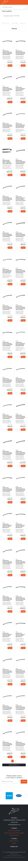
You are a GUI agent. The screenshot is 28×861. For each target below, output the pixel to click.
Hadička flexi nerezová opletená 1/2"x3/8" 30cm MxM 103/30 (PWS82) (20, 307)
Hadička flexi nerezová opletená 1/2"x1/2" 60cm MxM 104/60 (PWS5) (20, 562)
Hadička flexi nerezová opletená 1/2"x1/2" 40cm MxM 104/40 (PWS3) (7, 671)
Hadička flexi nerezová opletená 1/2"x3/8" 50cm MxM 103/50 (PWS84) (7, 562)
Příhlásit (24, 781)
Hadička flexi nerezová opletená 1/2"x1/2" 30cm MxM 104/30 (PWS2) (7, 307)
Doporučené (5, 23)
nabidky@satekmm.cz (14, 824)
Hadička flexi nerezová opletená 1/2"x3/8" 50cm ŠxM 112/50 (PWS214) (7, 707)
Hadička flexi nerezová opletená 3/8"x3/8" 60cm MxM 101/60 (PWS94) (7, 489)
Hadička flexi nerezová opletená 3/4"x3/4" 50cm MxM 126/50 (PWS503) (20, 162)
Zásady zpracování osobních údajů (14, 833)
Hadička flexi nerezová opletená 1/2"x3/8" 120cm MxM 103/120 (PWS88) (7, 526)
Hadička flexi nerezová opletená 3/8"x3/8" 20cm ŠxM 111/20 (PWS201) (20, 744)
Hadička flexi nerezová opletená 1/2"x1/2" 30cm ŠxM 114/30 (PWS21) (7, 416)
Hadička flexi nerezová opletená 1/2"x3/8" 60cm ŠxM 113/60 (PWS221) (20, 489)
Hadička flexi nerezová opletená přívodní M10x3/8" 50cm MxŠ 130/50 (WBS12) (20, 345)
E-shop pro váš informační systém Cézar (14, 857)
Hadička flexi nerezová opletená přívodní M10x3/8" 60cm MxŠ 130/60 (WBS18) (20, 126)
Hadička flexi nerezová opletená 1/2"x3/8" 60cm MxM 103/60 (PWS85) (7, 198)
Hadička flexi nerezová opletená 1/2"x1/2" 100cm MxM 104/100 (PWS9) (20, 198)
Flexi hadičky (16, 15)
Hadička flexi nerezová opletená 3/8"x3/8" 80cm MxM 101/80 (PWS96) (20, 598)
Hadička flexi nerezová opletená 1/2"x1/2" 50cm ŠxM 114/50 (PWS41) (7, 598)
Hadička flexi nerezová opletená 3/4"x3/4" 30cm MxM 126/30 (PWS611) (20, 234)
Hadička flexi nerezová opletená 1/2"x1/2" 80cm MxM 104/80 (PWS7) (7, 89)
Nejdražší (23, 23)
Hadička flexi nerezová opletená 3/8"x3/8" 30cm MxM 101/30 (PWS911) (7, 344)
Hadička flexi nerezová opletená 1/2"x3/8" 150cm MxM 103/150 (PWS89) (20, 90)
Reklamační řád (14, 835)
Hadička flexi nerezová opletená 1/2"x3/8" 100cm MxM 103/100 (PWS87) (7, 635)
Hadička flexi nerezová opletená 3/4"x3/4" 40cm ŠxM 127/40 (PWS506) (20, 416)
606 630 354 (14, 822)
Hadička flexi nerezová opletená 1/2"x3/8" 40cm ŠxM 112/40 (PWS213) (20, 380)
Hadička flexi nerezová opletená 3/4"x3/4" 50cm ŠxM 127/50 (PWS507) (7, 453)
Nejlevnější (14, 23)
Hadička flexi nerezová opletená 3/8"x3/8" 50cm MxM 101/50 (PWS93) (20, 271)
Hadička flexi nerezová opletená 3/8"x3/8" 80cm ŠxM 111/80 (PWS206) (7, 380)
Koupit (10, 65)
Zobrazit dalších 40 (14, 765)
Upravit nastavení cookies (14, 855)
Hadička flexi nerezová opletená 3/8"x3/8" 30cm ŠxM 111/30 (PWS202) (20, 671)
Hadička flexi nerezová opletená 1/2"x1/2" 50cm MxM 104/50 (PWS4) (7, 125)
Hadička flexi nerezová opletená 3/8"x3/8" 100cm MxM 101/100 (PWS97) (20, 635)
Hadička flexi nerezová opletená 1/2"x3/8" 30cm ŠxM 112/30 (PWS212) (20, 707)
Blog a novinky (14, 841)
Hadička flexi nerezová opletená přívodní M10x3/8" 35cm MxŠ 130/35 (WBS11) (7, 272)
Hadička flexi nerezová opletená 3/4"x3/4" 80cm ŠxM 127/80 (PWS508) (20, 453)
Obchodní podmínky (14, 830)
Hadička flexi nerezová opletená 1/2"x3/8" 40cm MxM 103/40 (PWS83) (7, 234)
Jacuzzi (14, 843)
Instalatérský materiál (8, 15)
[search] (26, 7)
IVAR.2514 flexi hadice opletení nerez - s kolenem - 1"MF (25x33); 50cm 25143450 (7, 163)
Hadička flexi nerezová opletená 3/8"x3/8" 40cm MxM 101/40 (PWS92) (7, 52)
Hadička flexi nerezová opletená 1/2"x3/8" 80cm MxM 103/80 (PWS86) (7, 744)
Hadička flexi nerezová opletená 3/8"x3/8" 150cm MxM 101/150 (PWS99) (20, 526)
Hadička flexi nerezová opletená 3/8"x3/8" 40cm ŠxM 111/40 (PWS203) (20, 52)
